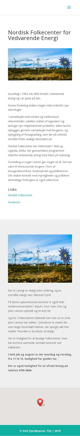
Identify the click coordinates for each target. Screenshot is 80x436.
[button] (41, 402)
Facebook (14, 202)
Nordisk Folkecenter (20, 195)
